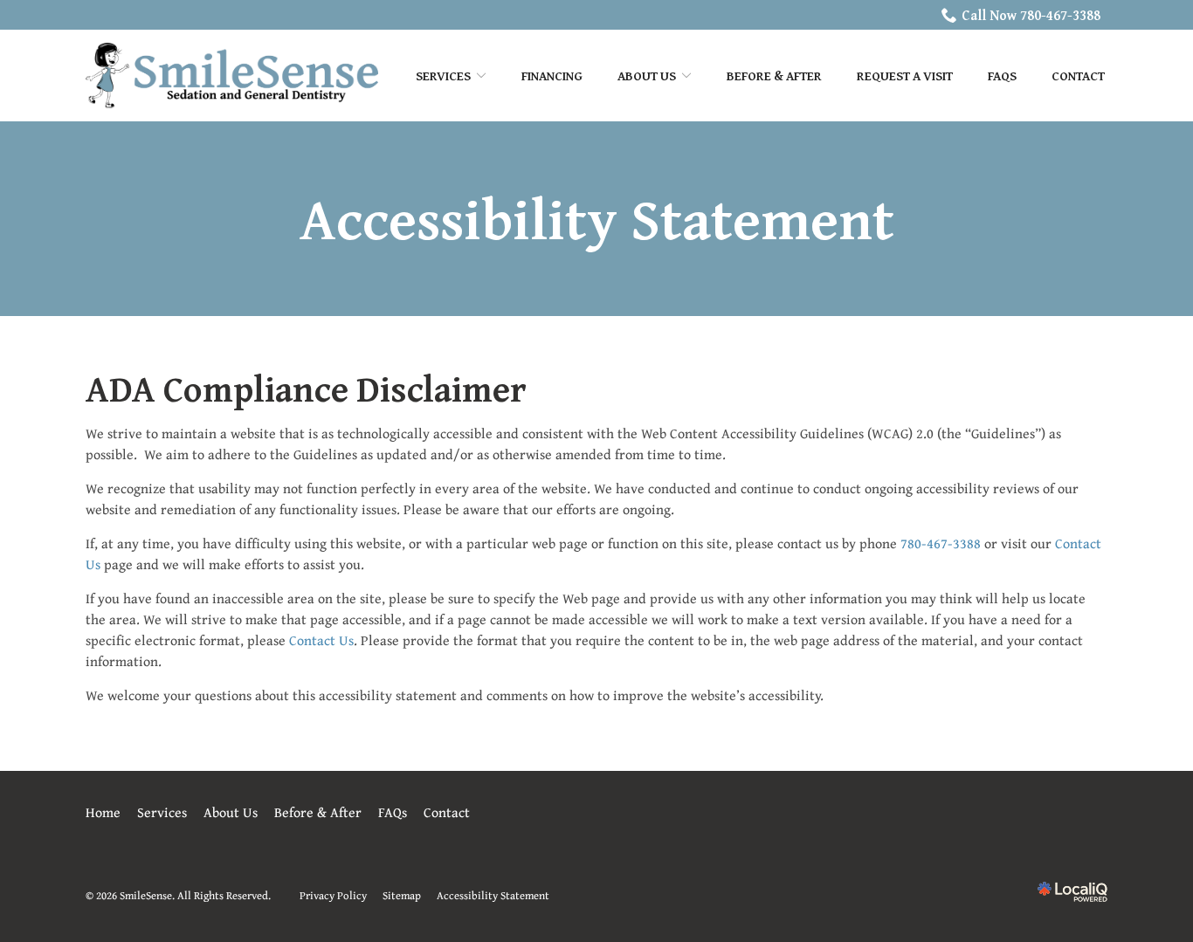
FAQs (1002, 75)
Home (103, 811)
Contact (1078, 75)
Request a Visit (905, 75)
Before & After (774, 75)
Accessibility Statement (597, 219)
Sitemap (402, 895)
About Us (230, 811)
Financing (552, 75)
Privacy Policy (333, 895)
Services (443, 75)
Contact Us (321, 639)
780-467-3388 (940, 543)
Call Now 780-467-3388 (1031, 14)
